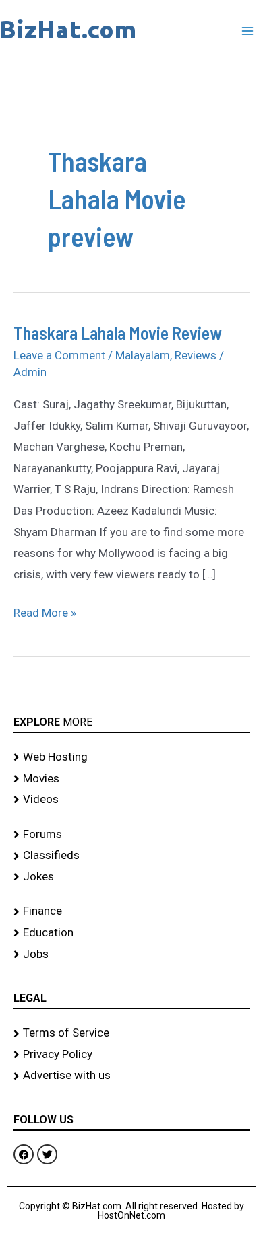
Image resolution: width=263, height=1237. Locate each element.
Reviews (195, 355)
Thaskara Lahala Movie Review (117, 332)
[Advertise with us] (131, 1075)
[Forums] (131, 835)
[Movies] (131, 779)
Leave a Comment (59, 355)
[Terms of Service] (131, 1033)
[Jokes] (131, 877)
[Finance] (131, 911)
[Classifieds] (131, 855)
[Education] (131, 933)
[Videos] (131, 800)
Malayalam (142, 355)
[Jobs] (131, 954)
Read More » (44, 611)
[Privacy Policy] (131, 1054)
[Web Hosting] (131, 757)
